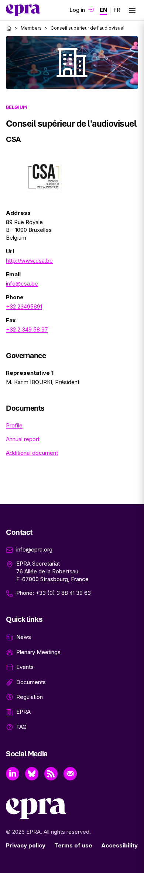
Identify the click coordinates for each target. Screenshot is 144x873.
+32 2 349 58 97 (27, 329)
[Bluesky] (31, 773)
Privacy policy (25, 845)
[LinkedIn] (12, 773)
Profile (14, 425)
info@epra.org (34, 549)
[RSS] (51, 773)
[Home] (9, 28)
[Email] (70, 773)
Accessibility (119, 845)
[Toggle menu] (132, 10)
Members (31, 28)
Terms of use (73, 845)
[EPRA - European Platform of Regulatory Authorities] (23, 10)
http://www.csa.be (29, 260)
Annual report (23, 439)
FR (116, 9)
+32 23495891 (24, 306)
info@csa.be (22, 283)
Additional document (32, 452)
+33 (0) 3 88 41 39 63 (63, 592)
